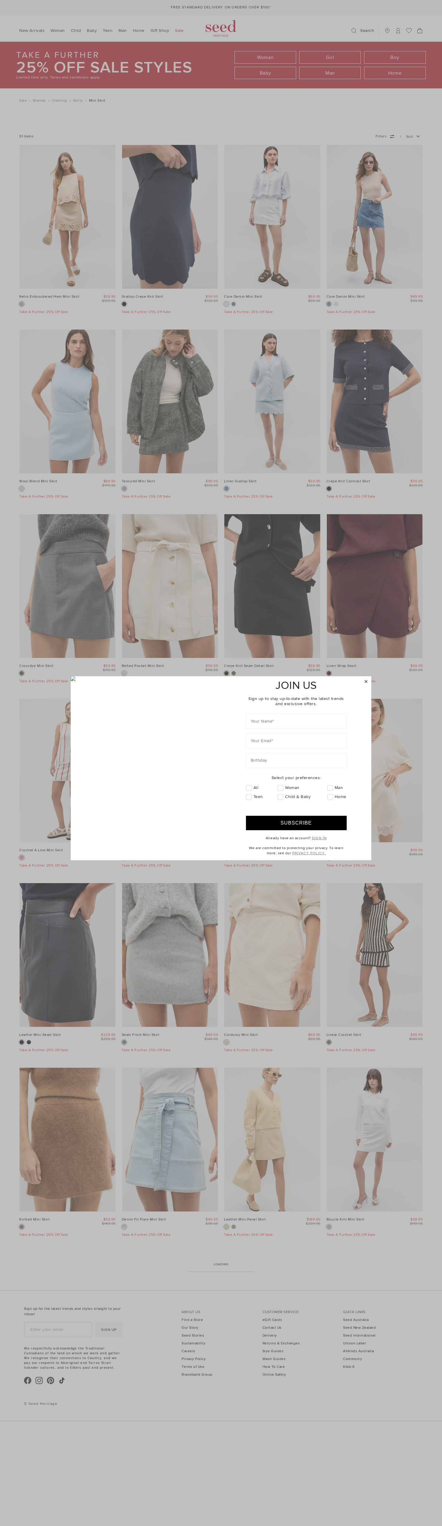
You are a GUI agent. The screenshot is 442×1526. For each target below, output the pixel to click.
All (256, 787)
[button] (366, 682)
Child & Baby (298, 796)
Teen (258, 796)
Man (339, 787)
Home (340, 796)
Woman (292, 787)
